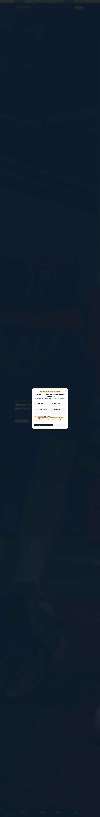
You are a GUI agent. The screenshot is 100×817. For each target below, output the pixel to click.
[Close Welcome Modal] (66, 391)
